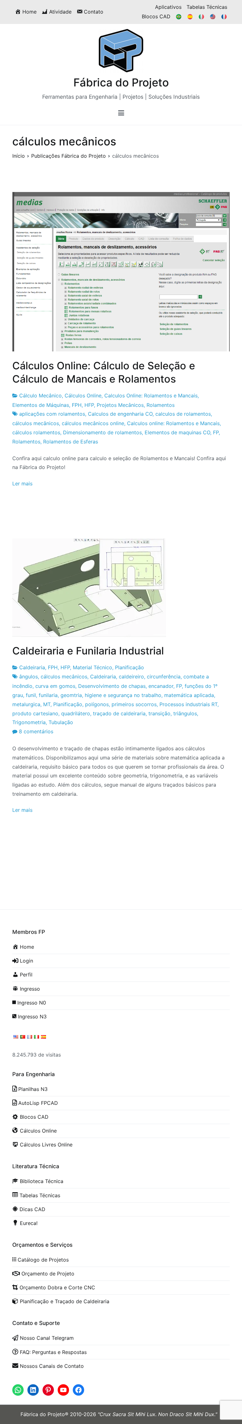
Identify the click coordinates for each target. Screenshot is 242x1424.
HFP (89, 405)
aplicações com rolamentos (52, 414)
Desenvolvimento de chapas (112, 686)
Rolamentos (161, 405)
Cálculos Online (83, 395)
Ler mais (22, 483)
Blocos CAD (156, 16)
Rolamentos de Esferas (70, 441)
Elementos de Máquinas (40, 405)
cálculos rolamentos (36, 432)
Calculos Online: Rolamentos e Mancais (151, 395)
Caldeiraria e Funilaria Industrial (88, 651)
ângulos (28, 676)
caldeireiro (131, 676)
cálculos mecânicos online (93, 423)
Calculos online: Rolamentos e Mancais (173, 423)
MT (46, 704)
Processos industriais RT (188, 704)
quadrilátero (75, 713)
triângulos (185, 713)
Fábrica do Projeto (121, 82)
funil (31, 695)
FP (216, 432)
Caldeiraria (32, 667)
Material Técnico (92, 667)
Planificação (129, 667)
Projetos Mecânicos (120, 405)
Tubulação (61, 722)
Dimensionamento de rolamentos (102, 432)
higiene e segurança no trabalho (123, 695)
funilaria (48, 695)
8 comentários (36, 731)
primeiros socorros (134, 704)
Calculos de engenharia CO (120, 414)
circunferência (164, 676)
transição (159, 713)
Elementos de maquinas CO (177, 432)
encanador (160, 686)
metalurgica (26, 704)
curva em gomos (55, 686)
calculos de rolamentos (183, 414)
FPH (77, 405)
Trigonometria (29, 722)
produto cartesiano (35, 713)
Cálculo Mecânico (40, 395)
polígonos (97, 704)
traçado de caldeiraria (119, 713)
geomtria (71, 695)
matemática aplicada (189, 695)
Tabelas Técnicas (207, 7)
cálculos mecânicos (35, 423)
